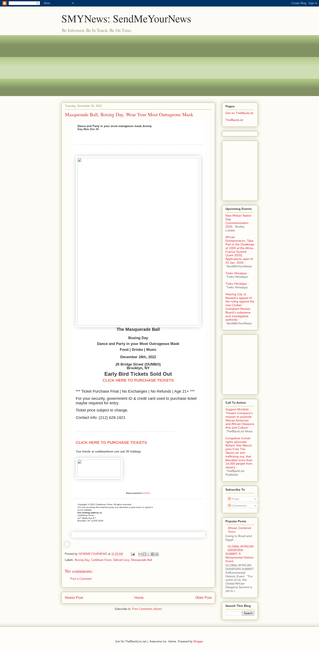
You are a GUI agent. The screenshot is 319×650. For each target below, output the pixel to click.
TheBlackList (234, 120)
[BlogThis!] (144, 554)
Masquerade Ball (141, 560)
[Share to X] (148, 554)
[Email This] (140, 554)
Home (139, 597)
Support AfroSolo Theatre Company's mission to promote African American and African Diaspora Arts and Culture (239, 418)
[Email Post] (133, 553)
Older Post (203, 597)
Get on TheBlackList (239, 113)
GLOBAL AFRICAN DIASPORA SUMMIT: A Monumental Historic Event (239, 554)
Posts (235, 499)
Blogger (198, 641)
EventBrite (146, 493)
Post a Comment (81, 578)
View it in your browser (169, 128)
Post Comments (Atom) (147, 609)
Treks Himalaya (236, 273)
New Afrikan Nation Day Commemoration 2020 (238, 221)
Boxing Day (82, 560)
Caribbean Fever (101, 560)
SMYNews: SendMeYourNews (126, 18)
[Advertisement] (159, 65)
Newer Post (74, 597)
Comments (239, 505)
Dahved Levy (121, 560)
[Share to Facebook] (153, 554)
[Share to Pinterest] (157, 554)
